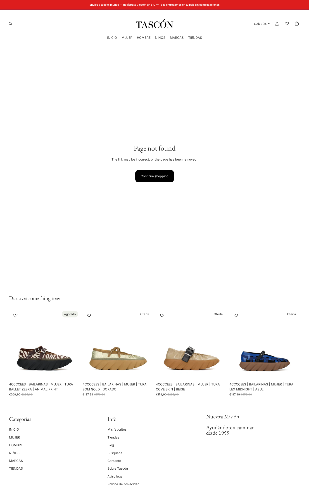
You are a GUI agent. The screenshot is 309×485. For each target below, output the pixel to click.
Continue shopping (155, 176)
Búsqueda (114, 453)
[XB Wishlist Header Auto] (287, 24)
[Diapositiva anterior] (16, 345)
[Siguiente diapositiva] (73, 345)
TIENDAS (16, 468)
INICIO (14, 429)
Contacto (114, 461)
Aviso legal (115, 476)
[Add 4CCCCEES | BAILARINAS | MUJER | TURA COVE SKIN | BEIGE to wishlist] (162, 315)
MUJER (14, 437)
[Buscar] (10, 24)
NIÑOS (14, 453)
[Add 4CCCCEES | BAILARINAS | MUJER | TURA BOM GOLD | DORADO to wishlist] (89, 315)
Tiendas (113, 437)
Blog (110, 445)
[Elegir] (146, 373)
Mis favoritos (116, 429)
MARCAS (16, 461)
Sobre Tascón (117, 468)
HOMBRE (16, 445)
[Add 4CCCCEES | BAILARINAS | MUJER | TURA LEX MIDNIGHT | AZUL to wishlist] (236, 315)
